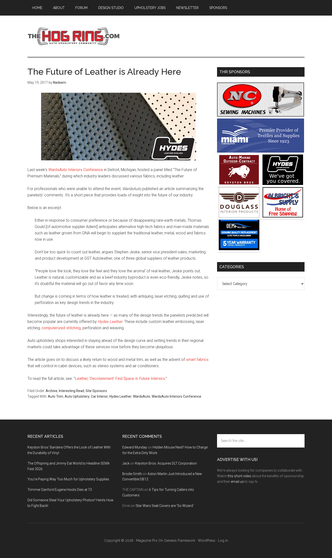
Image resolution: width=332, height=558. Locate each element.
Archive (51, 391)
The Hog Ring (73, 36)
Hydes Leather (120, 396)
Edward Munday (134, 447)
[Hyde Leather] (282, 183)
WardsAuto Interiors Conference (75, 169)
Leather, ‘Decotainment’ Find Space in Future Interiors (120, 378)
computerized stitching (61, 328)
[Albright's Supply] (282, 216)
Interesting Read (71, 391)
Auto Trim (55, 396)
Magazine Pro (146, 540)
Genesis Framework (179, 540)
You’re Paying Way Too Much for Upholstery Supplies (68, 479)
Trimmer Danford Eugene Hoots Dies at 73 (59, 490)
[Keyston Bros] (239, 183)
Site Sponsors (96, 391)
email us (237, 482)
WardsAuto (141, 396)
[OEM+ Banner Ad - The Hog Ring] (239, 249)
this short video (239, 476)
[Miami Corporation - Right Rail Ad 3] (260, 151)
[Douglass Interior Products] (239, 216)
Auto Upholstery (77, 396)
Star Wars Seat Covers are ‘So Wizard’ (165, 506)
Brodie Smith (132, 474)
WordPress (206, 540)
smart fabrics (197, 359)
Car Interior (99, 396)
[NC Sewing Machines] (260, 115)
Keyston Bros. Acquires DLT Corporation (166, 463)
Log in (223, 540)
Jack (126, 463)
